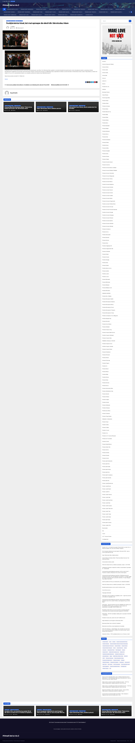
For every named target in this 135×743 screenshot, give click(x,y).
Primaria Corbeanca (106, 229)
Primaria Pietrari (105, 357)
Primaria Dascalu (105, 237)
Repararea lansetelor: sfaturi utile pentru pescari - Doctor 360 (115, 689)
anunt (110, 641)
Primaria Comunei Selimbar (107, 223)
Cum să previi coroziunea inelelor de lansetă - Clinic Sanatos (114, 693)
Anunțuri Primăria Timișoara (107, 647)
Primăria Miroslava (106, 290)
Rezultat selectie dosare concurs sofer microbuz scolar (113, 587)
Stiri (103, 530)
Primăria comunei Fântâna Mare (108, 203)
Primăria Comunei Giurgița (107, 212)
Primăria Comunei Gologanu (108, 215)
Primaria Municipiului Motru (108, 304)
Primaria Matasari (105, 284)
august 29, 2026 (8, 714)
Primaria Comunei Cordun (107, 192)
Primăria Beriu (105, 122)
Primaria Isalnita (105, 271)
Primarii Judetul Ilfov (12, 9)
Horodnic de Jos (105, 86)
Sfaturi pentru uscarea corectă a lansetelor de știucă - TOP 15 (115, 681)
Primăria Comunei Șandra (107, 220)
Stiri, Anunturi (110, 664)
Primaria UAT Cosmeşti (107, 438)
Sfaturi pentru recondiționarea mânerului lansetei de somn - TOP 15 (116, 685)
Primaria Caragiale (106, 150)
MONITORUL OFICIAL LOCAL (118, 656)
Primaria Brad (105, 136)
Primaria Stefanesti (106, 405)
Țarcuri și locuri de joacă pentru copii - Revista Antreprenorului (115, 676)
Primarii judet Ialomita (106, 477)
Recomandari (105, 528)
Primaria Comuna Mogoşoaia (108, 176)
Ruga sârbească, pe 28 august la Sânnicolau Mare (112, 620)
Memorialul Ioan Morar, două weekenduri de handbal (83, 107)
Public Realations (81, 722)
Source (6, 79)
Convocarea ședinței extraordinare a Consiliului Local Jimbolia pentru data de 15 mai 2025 (27, 85)
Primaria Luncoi (105, 276)
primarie (13, 26)
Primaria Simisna (105, 396)
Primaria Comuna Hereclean (108, 173)
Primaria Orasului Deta (106, 338)
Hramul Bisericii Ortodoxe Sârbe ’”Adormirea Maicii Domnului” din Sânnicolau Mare (18, 107)
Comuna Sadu (105, 72)
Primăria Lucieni (105, 273)
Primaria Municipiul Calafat (107, 298)
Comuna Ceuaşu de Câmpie (108, 64)
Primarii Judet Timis (17, 105)
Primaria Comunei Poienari (107, 217)
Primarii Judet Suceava (107, 505)
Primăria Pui (104, 366)
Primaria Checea (105, 156)
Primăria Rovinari (105, 382)
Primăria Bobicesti (106, 131)
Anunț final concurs (106, 590)
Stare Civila (105, 664)
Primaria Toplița (105, 427)
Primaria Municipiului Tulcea (108, 312)
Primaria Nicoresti (106, 321)
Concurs (104, 78)
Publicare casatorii (116, 660)
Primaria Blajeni (105, 128)
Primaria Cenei (105, 153)
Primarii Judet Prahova (79, 9)
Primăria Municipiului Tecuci (108, 307)
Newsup (17, 740)
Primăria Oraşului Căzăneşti (108, 335)
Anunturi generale (106, 643)
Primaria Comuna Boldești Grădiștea (109, 170)
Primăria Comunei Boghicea (108, 184)
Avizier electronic (120, 647)
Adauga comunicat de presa (121, 740)
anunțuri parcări (124, 645)
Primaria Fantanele (106, 251)
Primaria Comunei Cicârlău (107, 187)
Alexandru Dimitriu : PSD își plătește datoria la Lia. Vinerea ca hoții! (116, 634)
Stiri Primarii (51, 722)
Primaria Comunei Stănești (107, 226)
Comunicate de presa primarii (60, 722)
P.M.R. (104, 658)
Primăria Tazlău (105, 424)
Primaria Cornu (105, 231)
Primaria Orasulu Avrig (107, 329)
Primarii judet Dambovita (76, 14)
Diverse (103, 83)
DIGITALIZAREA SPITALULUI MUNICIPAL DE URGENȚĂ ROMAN (115, 581)
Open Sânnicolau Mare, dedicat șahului (49, 108)
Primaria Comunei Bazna (107, 181)
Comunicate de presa (71, 722)
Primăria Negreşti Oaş (106, 318)
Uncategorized (105, 539)
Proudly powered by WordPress (8, 740)
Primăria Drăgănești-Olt (107, 245)
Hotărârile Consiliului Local (119, 654)
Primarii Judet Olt (66, 9)
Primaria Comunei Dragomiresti (108, 201)
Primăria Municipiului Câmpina (108, 301)
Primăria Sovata (105, 402)
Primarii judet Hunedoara (10, 14)
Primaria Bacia (105, 108)
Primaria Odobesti (105, 326)
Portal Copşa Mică (106, 97)
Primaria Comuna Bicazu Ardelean (109, 167)
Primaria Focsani (105, 257)
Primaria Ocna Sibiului (106, 324)
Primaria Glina (105, 262)
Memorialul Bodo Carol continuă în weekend (111, 623)
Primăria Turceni (105, 430)
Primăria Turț (105, 433)
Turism (103, 533)
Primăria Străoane (106, 407)
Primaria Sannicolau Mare (9, 105)
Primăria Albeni (105, 103)
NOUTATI (126, 656)
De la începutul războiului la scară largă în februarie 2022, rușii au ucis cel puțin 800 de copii (50, 712)
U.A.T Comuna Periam (106, 536)
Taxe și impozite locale (125, 664)
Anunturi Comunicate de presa (122, 641)
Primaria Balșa (105, 117)
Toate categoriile (106, 666)
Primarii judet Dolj (62, 14)
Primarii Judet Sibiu (120, 9)
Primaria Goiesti (105, 265)
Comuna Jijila (105, 69)
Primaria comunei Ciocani (107, 189)
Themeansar (22, 740)
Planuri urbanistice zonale (119, 658)
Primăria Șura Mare (106, 410)
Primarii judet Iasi (105, 480)
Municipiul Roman (106, 92)
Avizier (114, 647)
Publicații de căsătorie (114, 662)
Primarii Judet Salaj (93, 9)
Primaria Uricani (105, 441)
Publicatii (122, 660)
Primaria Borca (105, 134)
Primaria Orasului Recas (107, 349)
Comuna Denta (105, 67)
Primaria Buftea (105, 148)
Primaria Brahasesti (106, 139)
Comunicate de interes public (108, 561)
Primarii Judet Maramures (27, 9)
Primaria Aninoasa (106, 106)
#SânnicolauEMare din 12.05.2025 (59, 85)
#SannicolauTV (21, 28)
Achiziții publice (105, 641)
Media (111, 656)
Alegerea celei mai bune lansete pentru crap (111, 694)
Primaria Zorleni (105, 458)
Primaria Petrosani (106, 354)
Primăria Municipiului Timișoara (108, 310)
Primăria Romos (105, 377)
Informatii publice (106, 656)
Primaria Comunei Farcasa (107, 206)
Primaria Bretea (105, 142)
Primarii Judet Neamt (54, 9)
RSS (128, 740)
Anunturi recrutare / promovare (108, 645)
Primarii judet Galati (36, 14)
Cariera (125, 647)
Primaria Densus (105, 240)
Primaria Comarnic (106, 164)
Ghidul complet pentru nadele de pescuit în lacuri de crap (114, 683)
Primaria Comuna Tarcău (107, 178)
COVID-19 (104, 81)
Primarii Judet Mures (41, 9)
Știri (110, 668)
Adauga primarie (113, 740)
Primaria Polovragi (106, 360)
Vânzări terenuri (105, 668)
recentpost (122, 662)
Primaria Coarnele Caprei (107, 162)
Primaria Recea (105, 371)
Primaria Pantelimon (106, 352)
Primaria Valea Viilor (106, 447)
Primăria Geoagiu (105, 259)
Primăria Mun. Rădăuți (106, 296)
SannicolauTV (127, 662)
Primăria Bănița (105, 120)
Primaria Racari (105, 368)
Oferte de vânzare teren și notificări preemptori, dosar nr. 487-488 (116, 564)
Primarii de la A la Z (11, 5)
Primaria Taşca (105, 421)
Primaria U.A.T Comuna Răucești (109, 435)
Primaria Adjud (105, 100)
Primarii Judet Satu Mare (107, 9)
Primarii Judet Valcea (106, 516)
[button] (129, 12)
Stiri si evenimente (117, 664)
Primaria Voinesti (105, 452)
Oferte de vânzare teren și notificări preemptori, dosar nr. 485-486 (116, 584)
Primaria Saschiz (105, 393)
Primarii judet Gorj (24, 14)
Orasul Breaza (105, 94)
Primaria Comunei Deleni (107, 198)
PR (77, 722)
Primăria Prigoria (105, 363)
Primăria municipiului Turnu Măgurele (110, 315)
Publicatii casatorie (106, 662)
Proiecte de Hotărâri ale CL (107, 660)
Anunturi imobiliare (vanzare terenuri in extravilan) (119, 643)
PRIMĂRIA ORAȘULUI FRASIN (108, 340)
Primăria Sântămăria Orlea (107, 391)
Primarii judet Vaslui (106, 519)
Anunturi (104, 61)
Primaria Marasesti (106, 279)
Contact (131, 740)
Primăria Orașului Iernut (107, 343)
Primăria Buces (105, 145)
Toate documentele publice (115, 666)
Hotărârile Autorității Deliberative (108, 654)
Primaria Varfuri (105, 449)
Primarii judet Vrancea (106, 522)
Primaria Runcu (105, 385)
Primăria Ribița (105, 374)
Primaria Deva (105, 243)
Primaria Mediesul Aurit (107, 287)
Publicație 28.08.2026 (106, 592)
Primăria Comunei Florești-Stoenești (109, 209)
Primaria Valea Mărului (107, 444)
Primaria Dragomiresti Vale (107, 248)
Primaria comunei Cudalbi (107, 195)
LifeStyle (104, 89)
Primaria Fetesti (105, 254)
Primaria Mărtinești (106, 282)
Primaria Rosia (105, 379)
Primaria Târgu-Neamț (106, 416)
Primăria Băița (105, 114)
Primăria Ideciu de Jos (106, 268)
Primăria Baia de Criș (106, 111)
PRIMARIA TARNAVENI (107, 419)
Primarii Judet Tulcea (106, 514)
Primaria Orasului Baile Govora (108, 332)
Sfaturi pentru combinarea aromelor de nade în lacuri (113, 691)
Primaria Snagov (105, 399)
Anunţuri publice (117, 645)
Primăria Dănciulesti (106, 234)
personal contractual (109, 658)
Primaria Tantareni (106, 413)
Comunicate (104, 75)
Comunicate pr (89, 14)
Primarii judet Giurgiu (50, 14)
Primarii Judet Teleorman (107, 508)
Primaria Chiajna (105, 159)
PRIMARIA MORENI (106, 293)
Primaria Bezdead (105, 125)
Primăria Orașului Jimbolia (107, 346)
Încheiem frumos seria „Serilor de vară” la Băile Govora (113, 617)
